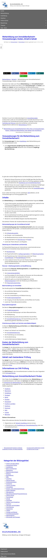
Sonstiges (9, 500)
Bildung (8, 473)
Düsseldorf (8, 401)
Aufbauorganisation (24, 254)
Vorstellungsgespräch (12, 514)
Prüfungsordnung (10, 373)
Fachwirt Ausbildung (21, 423)
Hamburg (7, 406)
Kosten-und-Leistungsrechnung (15, 489)
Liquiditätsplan (9, 257)
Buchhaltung (9, 475)
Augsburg (7, 389)
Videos (8, 510)
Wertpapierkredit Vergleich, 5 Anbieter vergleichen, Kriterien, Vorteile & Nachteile (12, 448)
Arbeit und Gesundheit (12, 463)
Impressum (4, 549)
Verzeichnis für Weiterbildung (12, 382)
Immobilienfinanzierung (14, 319)
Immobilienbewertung (13, 332)
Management (10, 492)
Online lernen (4, 20)
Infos (10, 365)
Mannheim (8, 391)
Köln (6, 410)
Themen (3, 25)
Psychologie (9, 497)
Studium (3, 18)
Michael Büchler (14, 42)
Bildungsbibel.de (16, 4)
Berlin (6, 397)
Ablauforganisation (38, 254)
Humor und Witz (10, 485)
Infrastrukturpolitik (12, 233)
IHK (29, 193)
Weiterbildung (5, 13)
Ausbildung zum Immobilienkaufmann (30, 183)
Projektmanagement (13, 310)
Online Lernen (10, 495)
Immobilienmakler (32, 118)
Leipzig (7, 412)
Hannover (7, 408)
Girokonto (9, 484)
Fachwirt (14, 79)
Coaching (9, 478)
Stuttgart (7, 395)
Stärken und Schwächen (13, 502)
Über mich (3, 556)
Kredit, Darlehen (10, 490)
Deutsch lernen (10, 480)
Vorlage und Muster (11, 512)
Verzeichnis (9, 509)
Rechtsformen (11, 251)
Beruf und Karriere (11, 468)
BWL (7, 477)
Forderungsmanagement (14, 297)
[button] (7, 73)
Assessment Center (11, 465)
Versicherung (21, 239)
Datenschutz (4, 551)
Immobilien (9, 487)
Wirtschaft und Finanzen (13, 517)
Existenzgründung (11, 482)
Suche (2, 11)
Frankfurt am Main (10, 404)
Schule (8, 499)
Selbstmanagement (10, 281)
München (7, 414)
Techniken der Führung (8, 123)
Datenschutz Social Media (8, 554)
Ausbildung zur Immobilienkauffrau (27, 425)
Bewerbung (4, 23)
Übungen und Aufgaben (13, 505)
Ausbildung (4, 16)
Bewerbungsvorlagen (12, 472)
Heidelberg (8, 393)
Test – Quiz (4, 28)
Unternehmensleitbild (13, 273)
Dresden (7, 399)
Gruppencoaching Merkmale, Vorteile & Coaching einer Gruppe (35, 448)
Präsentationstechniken (13, 283)
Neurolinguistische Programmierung (16, 494)
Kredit (29, 239)
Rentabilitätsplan (21, 257)
